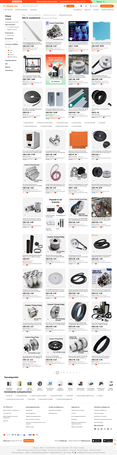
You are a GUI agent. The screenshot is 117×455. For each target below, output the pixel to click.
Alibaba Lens (6, 440)
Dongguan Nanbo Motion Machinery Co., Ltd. (56, 49)
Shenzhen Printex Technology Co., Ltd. (78, 158)
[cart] (86, 6)
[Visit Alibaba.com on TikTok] (111, 429)
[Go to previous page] (54, 372)
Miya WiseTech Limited (97, 49)
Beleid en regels (30, 426)
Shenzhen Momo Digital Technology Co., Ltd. (56, 117)
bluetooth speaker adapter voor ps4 (85, 395)
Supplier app (63, 440)
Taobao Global (65, 447)
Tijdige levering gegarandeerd (33, 416)
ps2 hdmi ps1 (102, 122)
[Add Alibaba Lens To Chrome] (28, 440)
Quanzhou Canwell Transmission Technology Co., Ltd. (102, 158)
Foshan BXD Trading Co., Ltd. (30, 49)
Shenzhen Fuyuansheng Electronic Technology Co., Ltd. (33, 82)
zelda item (100, 395)
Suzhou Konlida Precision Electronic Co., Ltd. (56, 158)
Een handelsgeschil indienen (78, 416)
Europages (81, 447)
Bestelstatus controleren (100, 416)
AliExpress (35, 447)
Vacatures (5, 420)
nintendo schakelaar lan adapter (39, 395)
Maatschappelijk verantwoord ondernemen (10, 417)
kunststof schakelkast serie (31, 126)
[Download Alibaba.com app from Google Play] (108, 440)
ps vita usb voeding (77, 126)
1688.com (42, 447)
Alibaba (24, 15)
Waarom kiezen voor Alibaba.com (11, 410)
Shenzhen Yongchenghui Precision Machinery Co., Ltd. (79, 82)
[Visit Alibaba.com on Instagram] (105, 429)
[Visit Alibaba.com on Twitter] (102, 429)
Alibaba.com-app (85, 440)
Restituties (74, 419)
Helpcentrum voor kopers (77, 410)
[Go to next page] (79, 372)
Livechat (73, 413)
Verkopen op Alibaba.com (100, 410)
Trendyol (75, 447)
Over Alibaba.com (7, 407)
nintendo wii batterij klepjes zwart (64, 399)
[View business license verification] (73, 452)
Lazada (58, 447)
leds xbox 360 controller (62, 122)
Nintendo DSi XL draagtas (62, 126)
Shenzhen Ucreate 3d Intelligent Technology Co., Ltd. (33, 158)
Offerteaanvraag (53, 413)
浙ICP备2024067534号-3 (99, 452)
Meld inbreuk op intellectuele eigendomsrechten (78, 423)
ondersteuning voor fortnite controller (15, 399)
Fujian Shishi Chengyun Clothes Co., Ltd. (78, 49)
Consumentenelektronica (34, 15)
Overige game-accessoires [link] (65, 15)
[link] (115, 440)
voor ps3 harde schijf (90, 122)
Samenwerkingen (98, 422)
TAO (71, 447)
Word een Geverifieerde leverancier (103, 419)
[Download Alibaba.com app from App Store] (96, 440)
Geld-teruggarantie (30, 413)
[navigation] (12, 194)
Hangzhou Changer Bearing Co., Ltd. (31, 115)
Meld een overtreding (76, 426)
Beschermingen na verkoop (33, 419)
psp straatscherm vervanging (46, 399)
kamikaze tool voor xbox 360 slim (45, 122)
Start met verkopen (99, 413)
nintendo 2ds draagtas (22, 395)
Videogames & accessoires (50, 15)
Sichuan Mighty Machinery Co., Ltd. (100, 82)
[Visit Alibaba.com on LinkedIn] (98, 429)
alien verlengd (31, 399)
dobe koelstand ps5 (29, 122)
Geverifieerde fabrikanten (55, 410)
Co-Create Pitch (7, 413)
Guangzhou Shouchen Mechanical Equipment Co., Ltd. (79, 115)
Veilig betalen (29, 410)
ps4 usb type (9, 395)
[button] (65, 6)
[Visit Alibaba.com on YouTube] (108, 429)
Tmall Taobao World (50, 447)
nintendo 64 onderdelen (46, 126)
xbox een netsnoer (77, 122)
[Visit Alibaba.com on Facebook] (95, 429)
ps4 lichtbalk (70, 395)
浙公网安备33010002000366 (84, 452)
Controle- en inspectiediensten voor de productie (35, 423)
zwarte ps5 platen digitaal (57, 395)
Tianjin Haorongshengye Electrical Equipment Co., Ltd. (102, 115)
